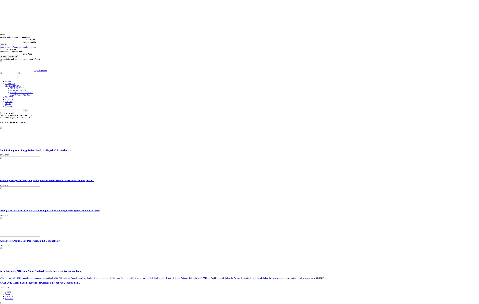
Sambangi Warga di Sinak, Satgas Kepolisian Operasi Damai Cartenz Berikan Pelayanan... (47, 180)
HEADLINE (10, 84)
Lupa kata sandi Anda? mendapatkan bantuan (18, 47)
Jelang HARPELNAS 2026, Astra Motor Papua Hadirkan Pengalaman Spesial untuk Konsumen (50, 210)
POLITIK (9, 97)
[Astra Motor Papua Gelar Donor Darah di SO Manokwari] (20, 236)
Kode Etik (9, 299)
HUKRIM (9, 99)
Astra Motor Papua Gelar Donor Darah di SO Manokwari (30, 240)
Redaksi (8, 292)
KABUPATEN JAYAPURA (21, 93)
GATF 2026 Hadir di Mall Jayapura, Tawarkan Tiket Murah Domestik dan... (40, 282)
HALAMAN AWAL (24, 117)
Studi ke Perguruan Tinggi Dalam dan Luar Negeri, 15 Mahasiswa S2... (37, 150)
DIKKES (8, 102)
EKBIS (8, 104)
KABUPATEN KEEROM (20, 95)
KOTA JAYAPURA (18, 90)
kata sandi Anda (29, 42)
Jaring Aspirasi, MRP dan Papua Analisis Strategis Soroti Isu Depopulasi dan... (40, 271)
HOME (8, 81)
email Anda (27, 54)
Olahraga (8, 106)
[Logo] (9, 77)
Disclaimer (9, 296)
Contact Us (9, 294)
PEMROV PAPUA (18, 88)
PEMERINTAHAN (13, 86)
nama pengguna (29, 39)
